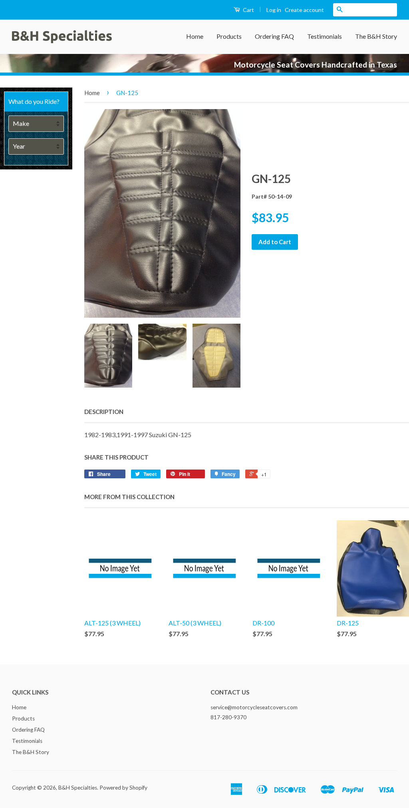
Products (229, 36)
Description (103, 411)
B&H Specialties (77, 787)
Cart (248, 9)
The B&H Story (376, 36)
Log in (273, 9)
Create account (304, 9)
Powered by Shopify (123, 787)
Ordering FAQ (274, 36)
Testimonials (324, 36)
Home (194, 36)
